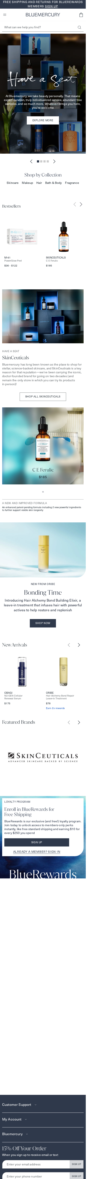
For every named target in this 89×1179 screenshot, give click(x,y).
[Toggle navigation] (4, 14)
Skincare (13, 183)
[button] (81, 14)
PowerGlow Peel (13, 260)
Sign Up (36, 842)
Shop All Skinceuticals (42, 396)
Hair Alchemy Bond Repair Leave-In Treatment (60, 697)
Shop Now (42, 623)
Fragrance (72, 183)
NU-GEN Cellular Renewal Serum (13, 697)
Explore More (42, 120)
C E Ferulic (52, 260)
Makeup (27, 183)
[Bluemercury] (43, 14)
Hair (39, 183)
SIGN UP (76, 1164)
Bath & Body (53, 183)
